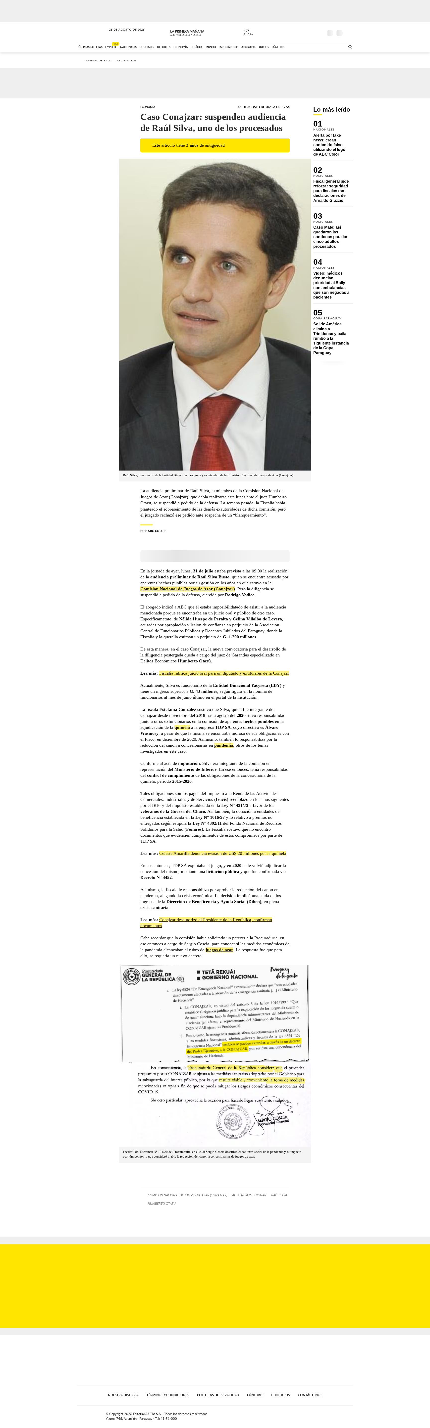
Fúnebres (255, 1395)
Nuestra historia (123, 1395)
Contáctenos (310, 1395)
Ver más (333, 140)
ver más (245, 33)
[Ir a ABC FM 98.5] (335, 46)
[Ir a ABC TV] (301, 46)
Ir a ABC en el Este (122, 34)
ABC (92, 32)
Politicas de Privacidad (218, 1395)
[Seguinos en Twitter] (305, 32)
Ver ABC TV (195, 32)
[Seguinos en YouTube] (312, 32)
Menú (349, 32)
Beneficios (280, 1395)
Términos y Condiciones (168, 1395)
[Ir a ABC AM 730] (315, 46)
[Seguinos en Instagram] (320, 32)
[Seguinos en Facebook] (297, 32)
